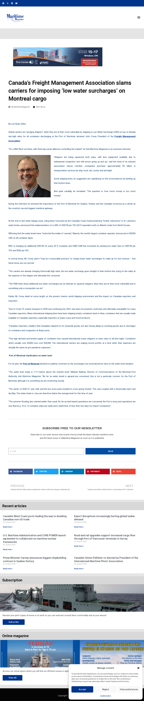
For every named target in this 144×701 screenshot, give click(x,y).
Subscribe (14, 622)
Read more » (8, 527)
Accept (82, 689)
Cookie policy (105, 696)
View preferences (129, 689)
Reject (105, 689)
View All (12, 677)
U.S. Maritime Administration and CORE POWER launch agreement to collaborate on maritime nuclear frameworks (34, 538)
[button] (138, 668)
